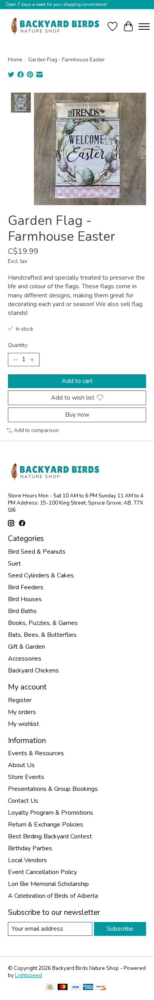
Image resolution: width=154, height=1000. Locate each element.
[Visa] (75, 988)
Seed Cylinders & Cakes (41, 575)
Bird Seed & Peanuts (37, 551)
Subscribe (120, 928)
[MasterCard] (63, 988)
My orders (22, 712)
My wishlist (23, 724)
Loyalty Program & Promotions (50, 812)
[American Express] (88, 988)
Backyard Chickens (33, 670)
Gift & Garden (26, 646)
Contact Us (23, 800)
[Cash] (50, 988)
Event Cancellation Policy (42, 872)
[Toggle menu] (144, 26)
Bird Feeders (25, 587)
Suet (14, 563)
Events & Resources (36, 753)
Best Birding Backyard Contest (50, 836)
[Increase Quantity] (32, 359)
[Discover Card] (101, 988)
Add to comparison (36, 430)
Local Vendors (27, 860)
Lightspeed (28, 975)
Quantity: (18, 345)
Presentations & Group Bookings (53, 789)
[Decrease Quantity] (15, 359)
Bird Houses (25, 599)
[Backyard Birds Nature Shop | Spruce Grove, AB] (56, 26)
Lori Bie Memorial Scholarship (48, 884)
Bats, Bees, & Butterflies (42, 634)
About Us (21, 765)
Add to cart (77, 381)
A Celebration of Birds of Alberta (53, 895)
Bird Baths (22, 611)
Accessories (24, 658)
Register (20, 700)
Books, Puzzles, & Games (43, 623)
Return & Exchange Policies (45, 824)
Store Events (26, 777)
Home (15, 59)
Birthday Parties (30, 848)
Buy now (77, 414)
